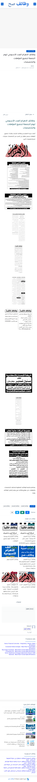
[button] (27, 512)
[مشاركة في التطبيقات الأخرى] (12, 512)
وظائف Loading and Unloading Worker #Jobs (15, 727)
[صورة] (30, 711)
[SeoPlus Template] (28, 779)
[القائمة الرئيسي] (34, 4)
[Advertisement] (18, 28)
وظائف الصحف (15, 506)
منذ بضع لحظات (30, 534)
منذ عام (21, 709)
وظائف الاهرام (30, 51)
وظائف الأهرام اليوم (12, 559)
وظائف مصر (6, 506)
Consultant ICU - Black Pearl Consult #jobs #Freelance (20, 651)
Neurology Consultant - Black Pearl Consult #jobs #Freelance (18, 650)
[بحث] (2, 4)
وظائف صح (11, 779)
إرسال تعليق (29, 609)
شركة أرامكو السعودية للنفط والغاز (16, 734)
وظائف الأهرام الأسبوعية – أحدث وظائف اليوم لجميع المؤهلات (10, 539)
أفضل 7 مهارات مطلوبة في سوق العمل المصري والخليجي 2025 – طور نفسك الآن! (14, 712)
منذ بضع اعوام (20, 740)
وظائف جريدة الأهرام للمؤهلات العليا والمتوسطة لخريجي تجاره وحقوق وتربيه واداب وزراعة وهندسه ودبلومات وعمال (27, 564)
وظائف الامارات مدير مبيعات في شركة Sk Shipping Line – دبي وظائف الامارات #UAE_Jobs (14, 744)
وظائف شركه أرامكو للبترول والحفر (16, 718)
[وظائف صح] (18, 4)
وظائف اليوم (27, 629)
